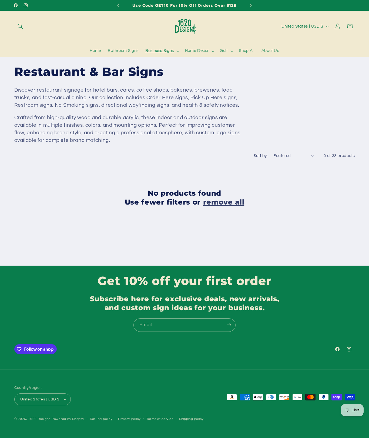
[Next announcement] (251, 5)
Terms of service (160, 418)
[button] (20, 26)
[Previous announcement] (118, 5)
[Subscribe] (229, 325)
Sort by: (261, 156)
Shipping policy (191, 418)
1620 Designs (39, 418)
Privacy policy (129, 418)
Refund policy (101, 418)
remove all (223, 202)
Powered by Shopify (68, 418)
